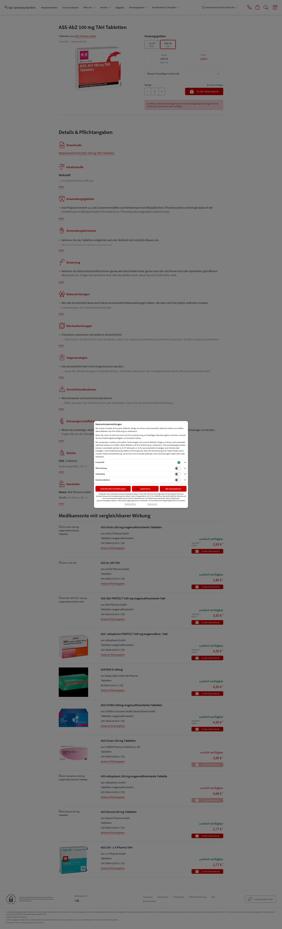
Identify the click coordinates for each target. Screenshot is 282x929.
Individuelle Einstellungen (113, 488)
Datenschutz (130, 504)
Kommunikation (102, 480)
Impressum (152, 504)
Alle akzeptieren (173, 488)
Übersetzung (101, 468)
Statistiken (100, 474)
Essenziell (99, 462)
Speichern (145, 488)
